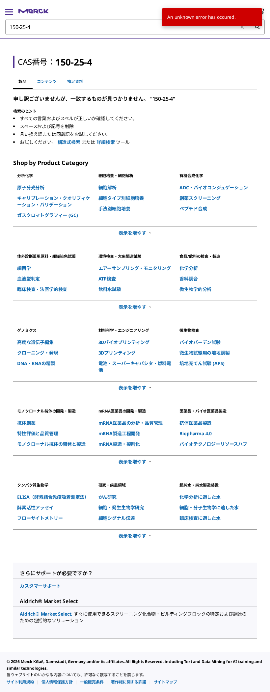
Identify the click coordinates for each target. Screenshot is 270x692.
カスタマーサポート (40, 586)
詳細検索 (106, 142)
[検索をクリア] (243, 27)
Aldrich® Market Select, (47, 614)
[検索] (257, 27)
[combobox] (135, 27)
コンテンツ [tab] (47, 81)
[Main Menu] (9, 11)
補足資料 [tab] (75, 81)
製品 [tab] (22, 81)
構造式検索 (70, 142)
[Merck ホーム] (33, 11)
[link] (20, 682)
